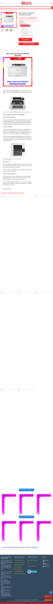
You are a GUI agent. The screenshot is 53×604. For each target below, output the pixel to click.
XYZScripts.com (31, 603)
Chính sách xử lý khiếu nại (19, 562)
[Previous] (3, 20)
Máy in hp (18, 10)
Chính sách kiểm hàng (18, 571)
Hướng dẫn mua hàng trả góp (32, 561)
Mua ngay (25, 40)
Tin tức (28, 563)
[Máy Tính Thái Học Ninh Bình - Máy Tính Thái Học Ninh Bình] (26, 3)
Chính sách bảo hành (18, 569)
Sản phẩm (6, 10)
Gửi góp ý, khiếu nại (31, 566)
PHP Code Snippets (22, 603)
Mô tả (4, 50)
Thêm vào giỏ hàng (28, 43)
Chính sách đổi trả (18, 566)
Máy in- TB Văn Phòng (12, 10)
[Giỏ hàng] (51, 3)
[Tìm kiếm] (52, 8)
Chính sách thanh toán (19, 560)
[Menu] (1, 3)
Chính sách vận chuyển (19, 564)
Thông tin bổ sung (7, 189)
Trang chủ (2, 10)
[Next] (15, 20)
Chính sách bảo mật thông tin (19, 574)
